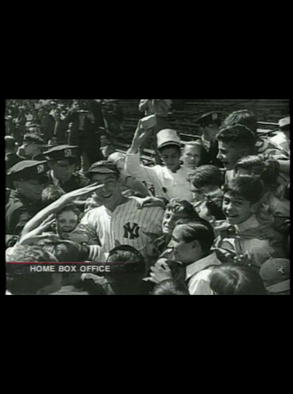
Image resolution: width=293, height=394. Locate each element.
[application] (146, 197)
